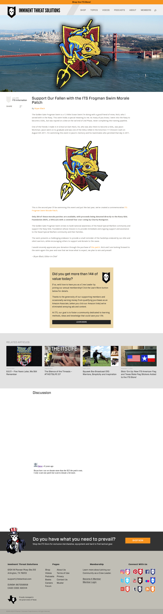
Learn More (81, 322)
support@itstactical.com (19, 579)
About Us (61, 570)
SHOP (83, 10)
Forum (48, 586)
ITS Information (19, 100)
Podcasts (49, 576)
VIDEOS (106, 10)
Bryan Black (40, 108)
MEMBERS (146, 10)
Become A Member (92, 579)
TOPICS (94, 10)
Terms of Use (63, 573)
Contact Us (62, 580)
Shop (47, 570)
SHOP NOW (137, 540)
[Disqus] (81, 427)
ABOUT (132, 10)
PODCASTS (119, 10)
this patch (95, 247)
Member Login (90, 582)
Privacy (60, 576)
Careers (49, 583)
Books (48, 580)
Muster (60, 583)
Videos (48, 573)
